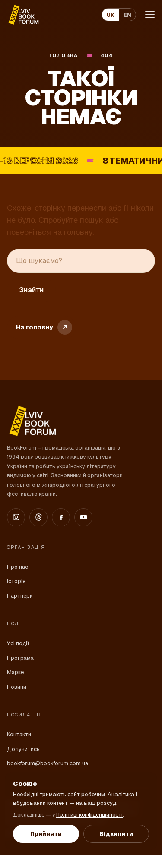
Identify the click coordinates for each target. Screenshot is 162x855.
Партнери (20, 595)
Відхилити (116, 834)
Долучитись (23, 749)
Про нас (17, 566)
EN (127, 15)
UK (110, 15)
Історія (16, 581)
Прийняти (46, 834)
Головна (63, 55)
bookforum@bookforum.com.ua (47, 763)
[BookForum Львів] (23, 14)
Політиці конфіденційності (89, 814)
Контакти (19, 734)
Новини (16, 686)
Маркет (17, 672)
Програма (20, 658)
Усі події (18, 643)
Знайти (31, 289)
